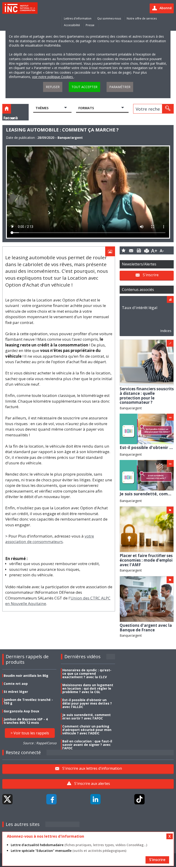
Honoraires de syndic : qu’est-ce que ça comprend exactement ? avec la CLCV (86, 673)
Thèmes (42, 108)
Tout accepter (84, 87)
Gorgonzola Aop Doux (21, 711)
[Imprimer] (147, 250)
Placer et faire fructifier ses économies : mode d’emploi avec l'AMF (146, 560)
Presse (90, 25)
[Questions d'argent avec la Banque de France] (147, 599)
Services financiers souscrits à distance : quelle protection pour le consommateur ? (147, 395)
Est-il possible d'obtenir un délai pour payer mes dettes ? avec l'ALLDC (87, 703)
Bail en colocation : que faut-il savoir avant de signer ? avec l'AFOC (87, 744)
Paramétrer (119, 87)
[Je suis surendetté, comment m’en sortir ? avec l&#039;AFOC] (147, 475)
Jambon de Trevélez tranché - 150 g (28, 701)
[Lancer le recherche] (167, 108)
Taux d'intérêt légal (139, 307)
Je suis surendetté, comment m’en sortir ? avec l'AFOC (86, 716)
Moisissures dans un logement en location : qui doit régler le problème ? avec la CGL (87, 688)
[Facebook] (51, 799)
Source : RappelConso (39, 743)
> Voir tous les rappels (30, 733)
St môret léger (16, 691)
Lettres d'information (77, 18)
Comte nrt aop (16, 683)
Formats (86, 108)
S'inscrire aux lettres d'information (92, 768)
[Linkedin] (95, 799)
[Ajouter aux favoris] (123, 250)
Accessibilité (72, 25)
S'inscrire (151, 274)
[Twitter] (7, 799)
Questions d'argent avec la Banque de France (146, 628)
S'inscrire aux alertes (92, 783)
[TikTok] (139, 799)
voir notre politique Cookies (53, 77)
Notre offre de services (142, 18)
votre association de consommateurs (49, 538)
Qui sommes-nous (109, 18)
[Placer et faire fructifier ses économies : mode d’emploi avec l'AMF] (147, 529)
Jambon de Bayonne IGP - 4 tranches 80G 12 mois (26, 721)
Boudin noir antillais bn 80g (26, 675)
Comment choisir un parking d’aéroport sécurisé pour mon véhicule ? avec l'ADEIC (86, 729)
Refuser (53, 87)
